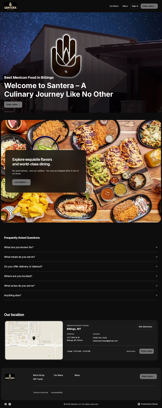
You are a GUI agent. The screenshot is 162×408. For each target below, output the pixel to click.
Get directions (145, 326)
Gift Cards (38, 379)
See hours (131, 351)
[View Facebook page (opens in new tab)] (5, 404)
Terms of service (40, 392)
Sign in (135, 6)
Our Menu (113, 6)
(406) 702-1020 (100, 338)
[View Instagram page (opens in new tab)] (9, 404)
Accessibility (56, 392)
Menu (125, 6)
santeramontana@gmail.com (105, 341)
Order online (146, 351)
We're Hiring (38, 375)
